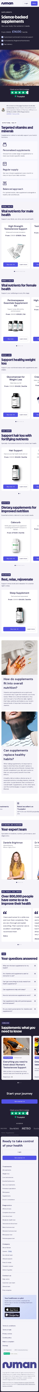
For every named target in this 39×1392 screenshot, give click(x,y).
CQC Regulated (7, 1350)
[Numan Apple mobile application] (12, 1309)
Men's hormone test (9, 1227)
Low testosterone (8, 1177)
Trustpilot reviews (8, 1266)
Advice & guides (7, 1270)
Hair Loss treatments (9, 1185)
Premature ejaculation (9, 1188)
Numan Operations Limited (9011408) (24, 1382)
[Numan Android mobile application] (12, 1315)
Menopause (6, 1192)
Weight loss (6, 1174)
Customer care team (9, 1283)
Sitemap (5, 1346)
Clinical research (7, 1259)
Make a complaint (8, 1342)
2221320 (9, 114)
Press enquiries (7, 1290)
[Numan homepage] (7, 3)
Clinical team (6, 1286)
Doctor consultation (9, 1199)
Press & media (7, 1262)
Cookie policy (7, 1338)
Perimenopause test (9, 1238)
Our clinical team (8, 1255)
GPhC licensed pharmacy (21, 1350)
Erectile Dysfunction (9, 1181)
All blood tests (7, 1209)
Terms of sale (7, 1330)
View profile (15, 114)
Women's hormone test (10, 1231)
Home (3, 1133)
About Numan (7, 1247)
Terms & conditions (9, 1326)
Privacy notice (7, 1334)
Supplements (10, 1133)
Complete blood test (9, 1212)
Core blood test (7, 1216)
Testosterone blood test (10, 1223)
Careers (7, 1251)
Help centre (6, 1279)
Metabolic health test (9, 1220)
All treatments (7, 1170)
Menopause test (7, 1235)
